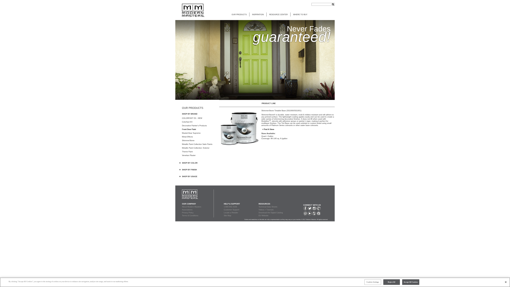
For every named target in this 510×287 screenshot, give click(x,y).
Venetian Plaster (189, 155)
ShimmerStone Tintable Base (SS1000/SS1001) (281, 110)
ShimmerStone (188, 140)
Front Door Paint (189, 129)
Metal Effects (187, 137)
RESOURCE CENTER (278, 14)
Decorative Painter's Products (194, 125)
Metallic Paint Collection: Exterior (195, 148)
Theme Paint (187, 152)
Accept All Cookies (411, 282)
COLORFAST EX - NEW (192, 118)
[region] (255, 282)
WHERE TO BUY (300, 14)
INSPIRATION (258, 14)
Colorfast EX (187, 122)
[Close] (506, 282)
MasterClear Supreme (191, 133)
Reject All (391, 282)
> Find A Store (268, 129)
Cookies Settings (372, 282)
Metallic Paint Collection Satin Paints (197, 144)
